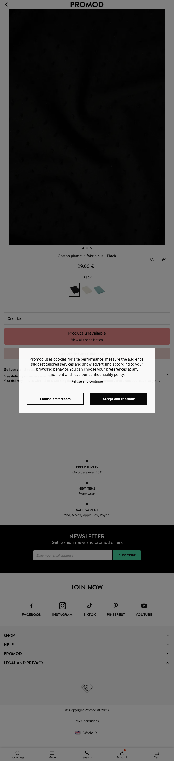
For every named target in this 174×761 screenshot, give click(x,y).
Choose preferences (55, 399)
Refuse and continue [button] (87, 381)
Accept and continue (119, 399)
